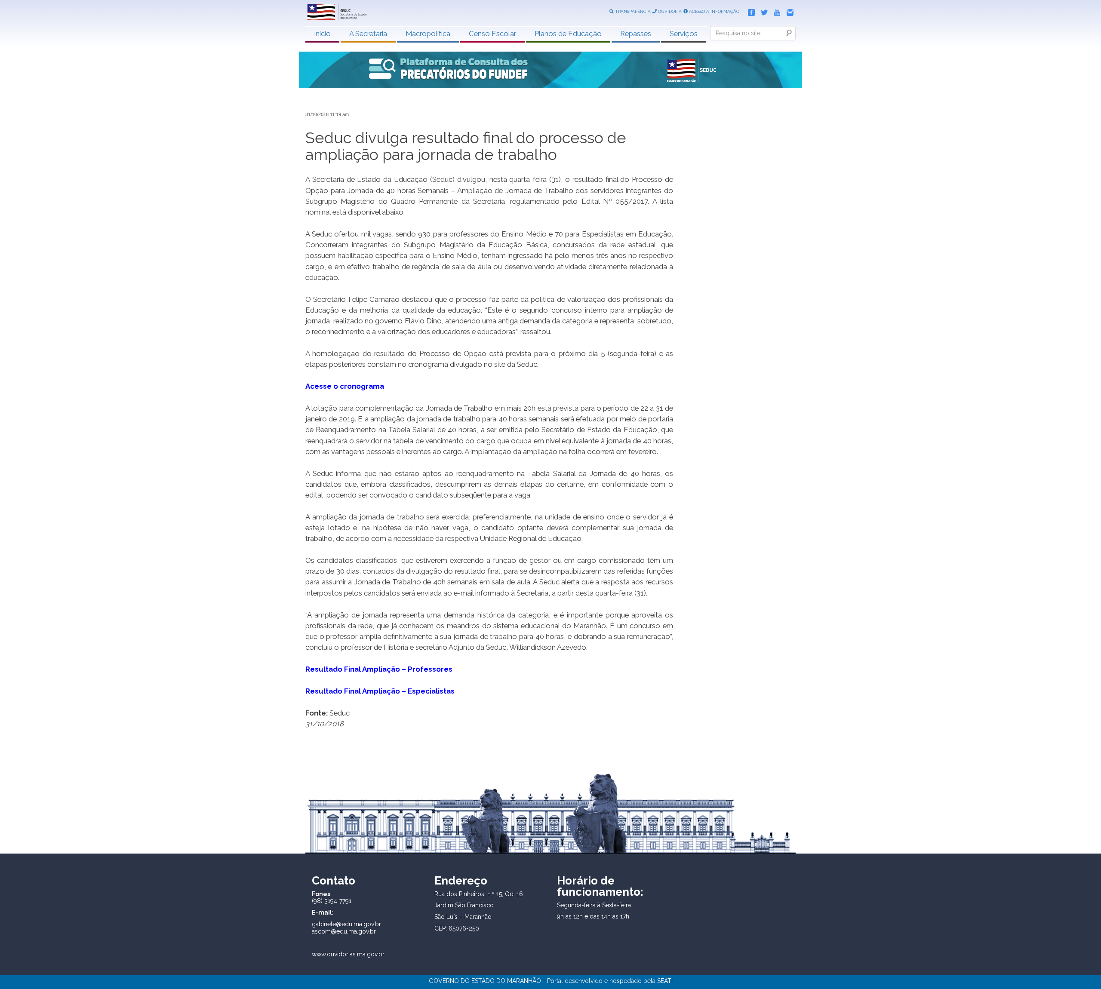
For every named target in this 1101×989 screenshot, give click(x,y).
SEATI (665, 980)
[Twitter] (762, 10)
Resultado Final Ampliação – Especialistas (380, 691)
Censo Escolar (492, 33)
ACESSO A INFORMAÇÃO (713, 11)
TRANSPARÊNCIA (632, 11)
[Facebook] (749, 10)
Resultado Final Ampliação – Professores (378, 669)
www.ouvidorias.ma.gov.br (348, 954)
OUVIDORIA (669, 11)
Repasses (635, 33)
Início (322, 33)
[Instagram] (787, 10)
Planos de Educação (568, 33)
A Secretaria (368, 33)
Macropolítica (428, 33)
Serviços (684, 33)
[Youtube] (775, 10)
